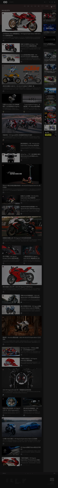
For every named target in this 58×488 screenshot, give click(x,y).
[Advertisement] (29, 13)
